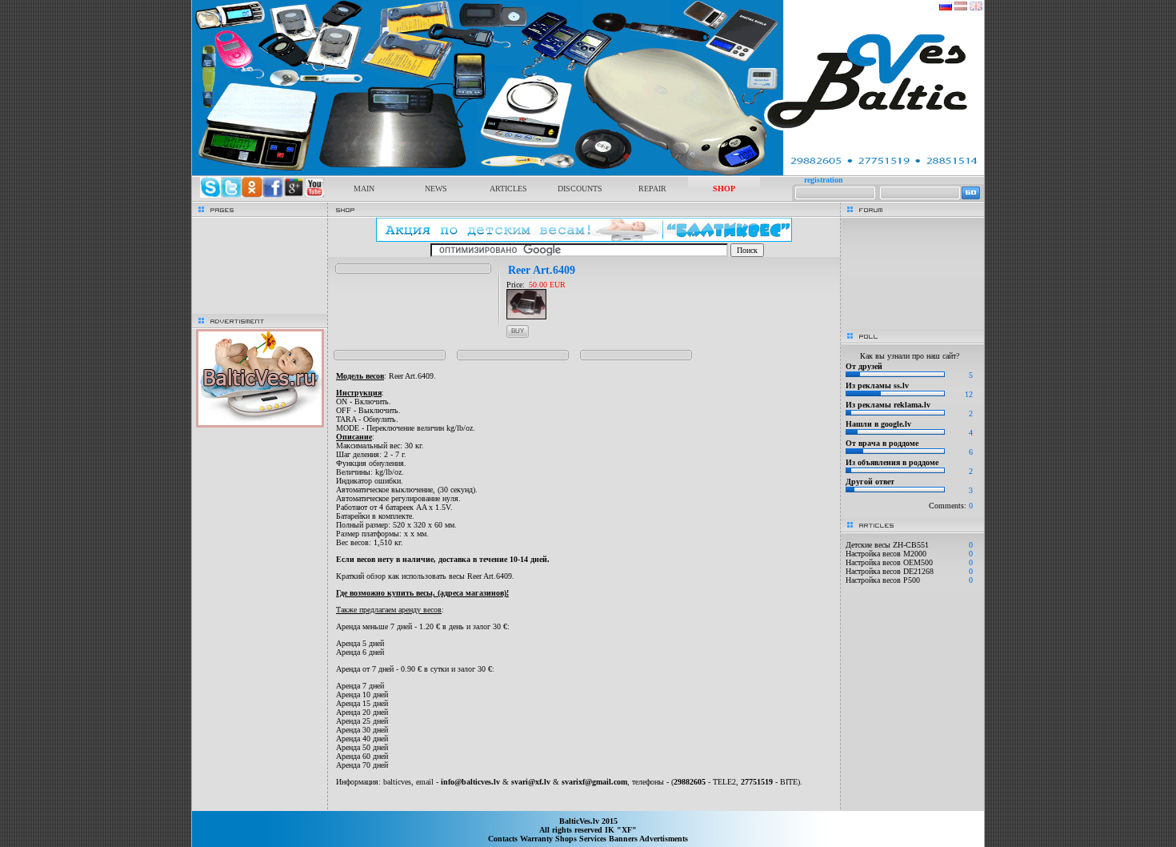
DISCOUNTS (580, 188)
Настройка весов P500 (883, 580)
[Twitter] (231, 195)
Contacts (504, 838)
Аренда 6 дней (360, 652)
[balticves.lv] (588, 172)
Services (594, 838)
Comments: (951, 505)
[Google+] (293, 195)
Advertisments (663, 838)
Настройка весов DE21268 (890, 571)
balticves (397, 781)
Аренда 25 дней (362, 721)
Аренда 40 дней (362, 738)
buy (517, 331)
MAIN (364, 188)
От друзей (864, 366)
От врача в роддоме (882, 443)
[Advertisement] (584, 803)
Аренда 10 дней (362, 694)
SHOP (724, 188)
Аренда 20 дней (362, 712)
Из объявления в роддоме (892, 462)
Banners (624, 838)
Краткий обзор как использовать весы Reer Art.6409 (424, 576)
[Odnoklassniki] (252, 195)
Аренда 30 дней (362, 729)
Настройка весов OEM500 (889, 562)
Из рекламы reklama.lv (888, 404)
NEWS (436, 188)
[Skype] (210, 195)
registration (823, 179)
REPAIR (652, 188)
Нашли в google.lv (878, 423)
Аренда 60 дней (362, 756)
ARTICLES (508, 188)
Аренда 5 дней (360, 643)
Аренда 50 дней (362, 747)
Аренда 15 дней (362, 703)
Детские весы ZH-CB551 (887, 544)
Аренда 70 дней (362, 765)
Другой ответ (870, 481)
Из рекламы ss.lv (877, 385)
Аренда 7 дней (360, 685)
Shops (567, 838)
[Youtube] (314, 195)
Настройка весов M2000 (886, 553)
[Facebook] (272, 195)
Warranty (537, 838)
